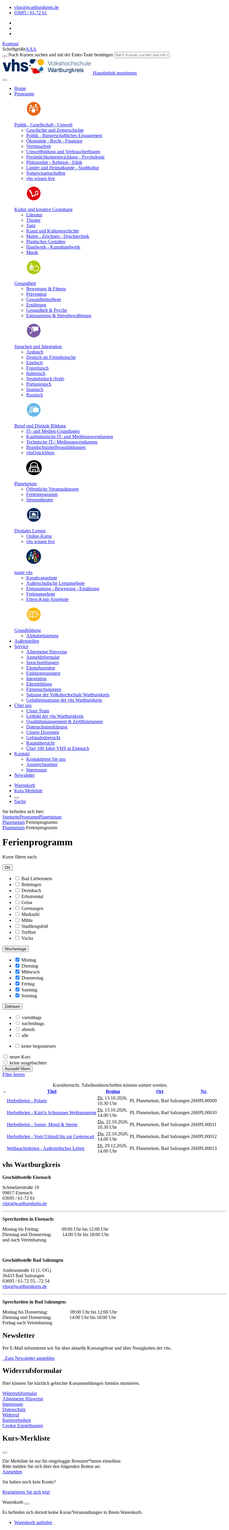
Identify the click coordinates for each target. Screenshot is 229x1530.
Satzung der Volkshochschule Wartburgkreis (67, 694)
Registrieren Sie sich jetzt (26, 1492)
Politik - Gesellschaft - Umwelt (43, 124)
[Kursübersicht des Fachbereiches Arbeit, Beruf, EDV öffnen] (33, 415)
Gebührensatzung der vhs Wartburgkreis (64, 700)
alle (25, 1035)
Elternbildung (39, 683)
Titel (51, 1091)
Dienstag (29, 965)
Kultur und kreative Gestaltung (43, 209)
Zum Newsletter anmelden (28, 1358)
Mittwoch (30, 971)
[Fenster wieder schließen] (4, 1452)
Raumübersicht (40, 742)
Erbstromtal (32, 896)
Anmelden (12, 1471)
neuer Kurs (20, 1056)
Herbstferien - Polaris (27, 1100)
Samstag (29, 989)
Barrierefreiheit (16, 1420)
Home (20, 88)
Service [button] (21, 646)
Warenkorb (24, 785)
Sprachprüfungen (42, 662)
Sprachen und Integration (38, 346)
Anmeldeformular (43, 657)
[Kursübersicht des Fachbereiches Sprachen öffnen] (33, 336)
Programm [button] (24, 93)
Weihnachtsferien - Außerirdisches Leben (45, 1148)
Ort (7, 867)
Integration (36, 678)
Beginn (113, 1091)
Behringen (31, 884)
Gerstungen (32, 908)
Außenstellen (26, 641)
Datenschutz (14, 1409)
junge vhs (23, 572)
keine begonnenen (38, 1046)
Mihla (27, 920)
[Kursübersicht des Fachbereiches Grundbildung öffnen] (33, 620)
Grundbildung (27, 630)
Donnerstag (32, 977)
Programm (29, 816)
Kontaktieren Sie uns (46, 759)
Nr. (204, 1091)
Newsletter (24, 775)
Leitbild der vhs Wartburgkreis (54, 716)
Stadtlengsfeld (34, 926)
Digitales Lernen (30, 530)
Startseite (10, 816)
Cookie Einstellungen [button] (22, 1425)
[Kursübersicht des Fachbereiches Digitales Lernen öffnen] (33, 520)
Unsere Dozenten (42, 732)
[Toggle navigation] (4, 80)
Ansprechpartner (42, 764)
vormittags (31, 1017)
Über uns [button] (23, 705)
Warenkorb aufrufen (33, 1522)
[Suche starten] (4, 56)
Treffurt (28, 932)
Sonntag (29, 995)
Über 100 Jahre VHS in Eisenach (57, 748)
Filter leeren (13, 1074)
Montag (28, 959)
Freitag (28, 983)
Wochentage (15, 949)
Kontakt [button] (22, 753)
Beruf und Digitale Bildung (40, 425)
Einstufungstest (40, 667)
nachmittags (33, 1023)
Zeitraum (12, 1006)
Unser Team (37, 710)
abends (28, 1029)
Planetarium (25, 483)
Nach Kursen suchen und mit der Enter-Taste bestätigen (60, 54)
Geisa (26, 902)
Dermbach (31, 890)
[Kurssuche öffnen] (16, 798)
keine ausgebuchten (28, 1062)
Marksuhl (30, 914)
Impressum (36, 769)
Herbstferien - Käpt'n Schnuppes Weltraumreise (51, 1112)
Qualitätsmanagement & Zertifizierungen (64, 721)
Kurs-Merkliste (28, 790)
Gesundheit (25, 283)
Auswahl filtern (17, 1068)
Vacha (27, 938)
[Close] (26, 1504)
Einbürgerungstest (43, 673)
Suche (20, 801)
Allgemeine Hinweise (46, 651)
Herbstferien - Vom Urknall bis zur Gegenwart (50, 1136)
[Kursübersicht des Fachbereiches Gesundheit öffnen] (33, 273)
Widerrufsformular (19, 1393)
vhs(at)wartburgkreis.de (24, 1203)
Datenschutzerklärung (46, 726)
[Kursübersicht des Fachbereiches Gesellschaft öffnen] (33, 114)
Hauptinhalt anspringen (114, 72)
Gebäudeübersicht (43, 737)
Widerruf (10, 1414)
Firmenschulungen (43, 689)
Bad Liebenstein (36, 878)
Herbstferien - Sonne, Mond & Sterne (42, 1124)
